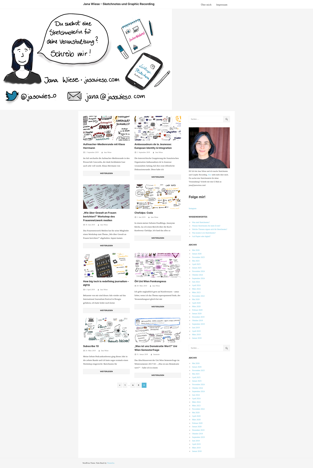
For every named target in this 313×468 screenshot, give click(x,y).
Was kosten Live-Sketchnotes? (204, 233)
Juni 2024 (196, 282)
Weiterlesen (106, 173)
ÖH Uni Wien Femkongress (150, 281)
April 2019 (196, 331)
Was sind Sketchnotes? (201, 222)
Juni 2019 (196, 328)
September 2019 (198, 324)
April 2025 (196, 264)
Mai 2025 (196, 261)
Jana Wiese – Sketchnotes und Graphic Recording (118, 4)
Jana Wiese (107, 152)
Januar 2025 (196, 268)
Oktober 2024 (197, 275)
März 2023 (196, 292)
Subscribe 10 (91, 346)
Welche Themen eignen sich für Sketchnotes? (209, 229)
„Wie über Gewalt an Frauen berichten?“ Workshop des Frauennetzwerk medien (99, 216)
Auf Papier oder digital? (201, 236)
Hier (209, 175)
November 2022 (198, 296)
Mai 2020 (196, 299)
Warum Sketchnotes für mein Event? (206, 226)
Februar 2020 (197, 310)
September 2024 (198, 278)
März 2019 (196, 334)
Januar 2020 (196, 313)
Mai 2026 (196, 250)
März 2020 (196, 306)
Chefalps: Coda (143, 212)
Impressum (221, 4)
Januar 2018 (196, 338)
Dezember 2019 (198, 317)
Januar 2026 (196, 254)
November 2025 (198, 257)
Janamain (156, 354)
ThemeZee (110, 463)
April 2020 (196, 303)
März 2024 (196, 289)
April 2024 (196, 285)
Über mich (206, 4)
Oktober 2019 (197, 320)
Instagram (192, 208)
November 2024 (198, 271)
